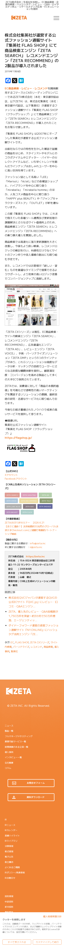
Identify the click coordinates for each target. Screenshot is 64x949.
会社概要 (9, 762)
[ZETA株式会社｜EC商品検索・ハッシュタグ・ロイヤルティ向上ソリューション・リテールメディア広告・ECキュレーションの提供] (26, 17)
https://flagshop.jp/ (18, 438)
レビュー (26, 88)
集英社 (14, 651)
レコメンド (41, 88)
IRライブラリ (11, 840)
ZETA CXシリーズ (39, 642)
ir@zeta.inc (36, 547)
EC (12, 642)
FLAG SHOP (22, 642)
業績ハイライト (12, 835)
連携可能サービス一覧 (15, 741)
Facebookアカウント (16, 478)
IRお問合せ (10, 877)
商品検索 (48, 646)
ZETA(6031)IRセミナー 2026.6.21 (24, 522)
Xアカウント (11, 474)
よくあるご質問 (12, 867)
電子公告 (9, 856)
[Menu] (54, 17)
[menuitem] (54, 17)
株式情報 (9, 851)
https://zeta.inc (35, 556)
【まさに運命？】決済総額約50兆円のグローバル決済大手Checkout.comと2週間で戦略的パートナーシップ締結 (31, 530)
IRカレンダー (11, 830)
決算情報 (9, 846)
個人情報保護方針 (52, 916)
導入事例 (9, 752)
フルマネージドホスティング (18, 736)
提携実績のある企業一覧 (16, 746)
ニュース (9, 725)
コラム (8, 767)
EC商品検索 (12, 88)
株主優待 (9, 862)
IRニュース (10, 824)
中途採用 (9, 901)
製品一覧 (9, 730)
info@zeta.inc (38, 543)
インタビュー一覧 (13, 757)
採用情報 (9, 896)
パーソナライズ (21, 646)
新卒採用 (9, 906)
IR (6, 819)
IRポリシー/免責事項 (15, 872)
